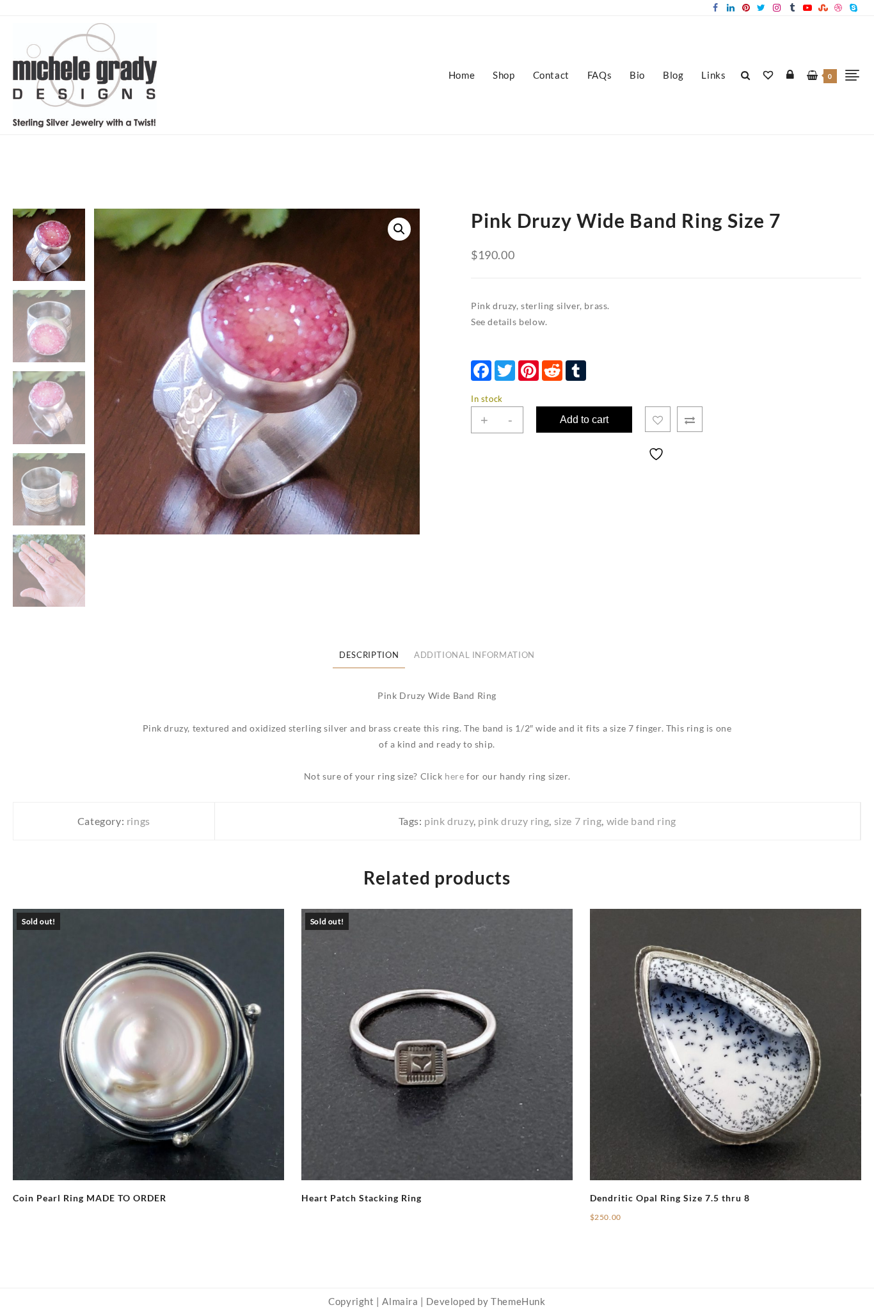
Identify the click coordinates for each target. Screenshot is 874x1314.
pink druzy (448, 821)
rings (138, 821)
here (454, 776)
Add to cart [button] (614, 1222)
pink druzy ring (513, 821)
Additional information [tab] (474, 655)
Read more (36, 1208)
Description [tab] (369, 655)
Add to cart (584, 419)
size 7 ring (578, 821)
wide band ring (641, 821)
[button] (399, 229)
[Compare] (690, 419)
